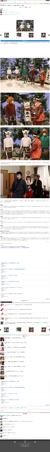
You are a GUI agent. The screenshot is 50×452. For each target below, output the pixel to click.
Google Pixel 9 (18, 407)
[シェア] (24, 7)
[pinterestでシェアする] (28, 7)
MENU (47, 0)
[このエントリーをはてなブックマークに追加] (29, 7)
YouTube (35, 442)
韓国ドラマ (22, 407)
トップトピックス (10, 243)
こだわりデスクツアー (10, 407)
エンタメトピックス (3, 243)
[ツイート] (22, 7)
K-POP (25, 407)
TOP (25, 440)
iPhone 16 (6, 407)
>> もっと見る (47, 326)
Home (14, 442)
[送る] (26, 7)
